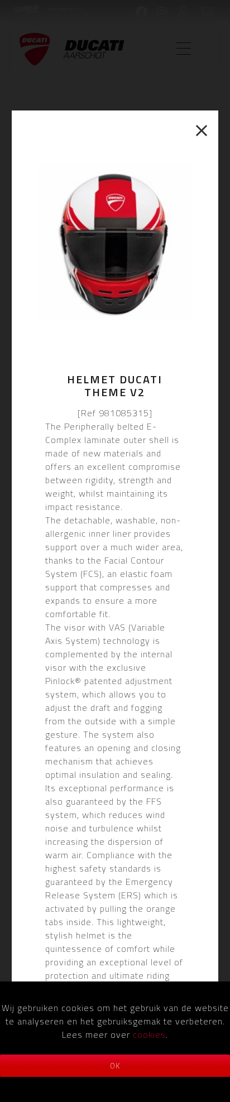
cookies (149, 1034)
